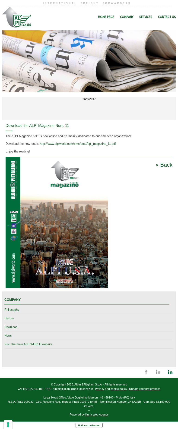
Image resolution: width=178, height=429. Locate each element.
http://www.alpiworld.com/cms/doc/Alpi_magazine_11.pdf (78, 143)
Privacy (99, 389)
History (9, 318)
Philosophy (11, 309)
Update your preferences (144, 389)
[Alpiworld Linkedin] (158, 373)
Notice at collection (89, 425)
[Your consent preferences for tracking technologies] (8, 424)
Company (127, 17)
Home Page (106, 17)
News (8, 335)
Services (145, 17)
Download (10, 327)
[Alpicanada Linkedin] (170, 373)
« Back (164, 165)
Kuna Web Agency (96, 414)
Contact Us (167, 17)
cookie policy (119, 389)
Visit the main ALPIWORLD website (28, 344)
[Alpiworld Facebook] (146, 373)
